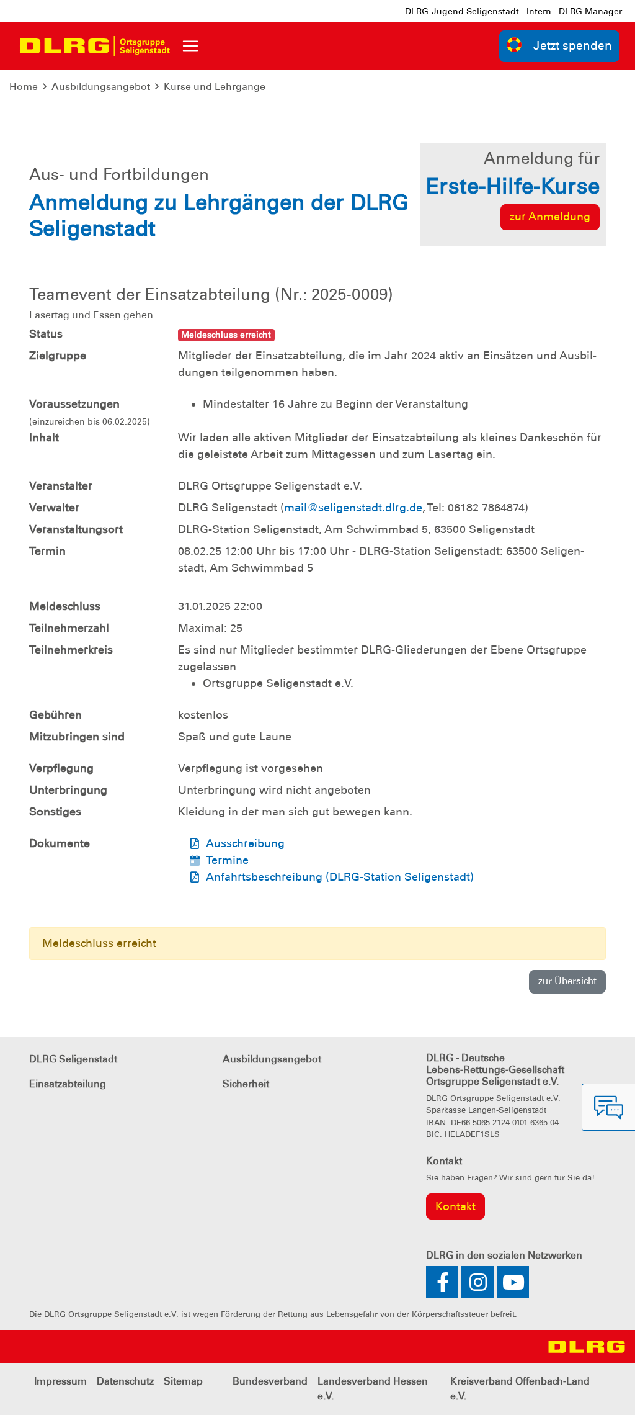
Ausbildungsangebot (100, 86)
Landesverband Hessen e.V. (373, 1388)
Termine (227, 860)
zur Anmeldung (550, 216)
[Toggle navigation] (190, 46)
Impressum (60, 1381)
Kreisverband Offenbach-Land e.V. (520, 1388)
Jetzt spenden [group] (572, 45)
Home (23, 86)
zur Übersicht (567, 981)
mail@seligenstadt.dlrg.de (353, 507)
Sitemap (183, 1381)
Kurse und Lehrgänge (214, 86)
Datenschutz (125, 1381)
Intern (538, 11)
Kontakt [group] (455, 1206)
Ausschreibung (245, 843)
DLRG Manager (590, 11)
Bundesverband (270, 1381)
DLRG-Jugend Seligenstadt (462, 11)
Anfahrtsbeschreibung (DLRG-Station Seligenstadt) (340, 877)
